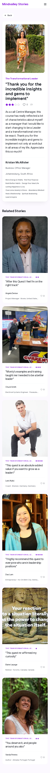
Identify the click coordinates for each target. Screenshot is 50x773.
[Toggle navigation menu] (45, 4)
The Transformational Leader (21, 78)
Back (10, 15)
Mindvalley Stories (15, 4)
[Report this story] (32, 105)
